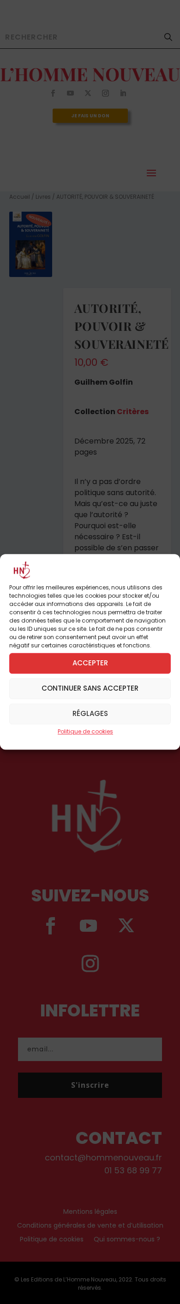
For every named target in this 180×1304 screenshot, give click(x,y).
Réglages (90, 714)
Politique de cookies (85, 731)
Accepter (90, 663)
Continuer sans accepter (90, 688)
